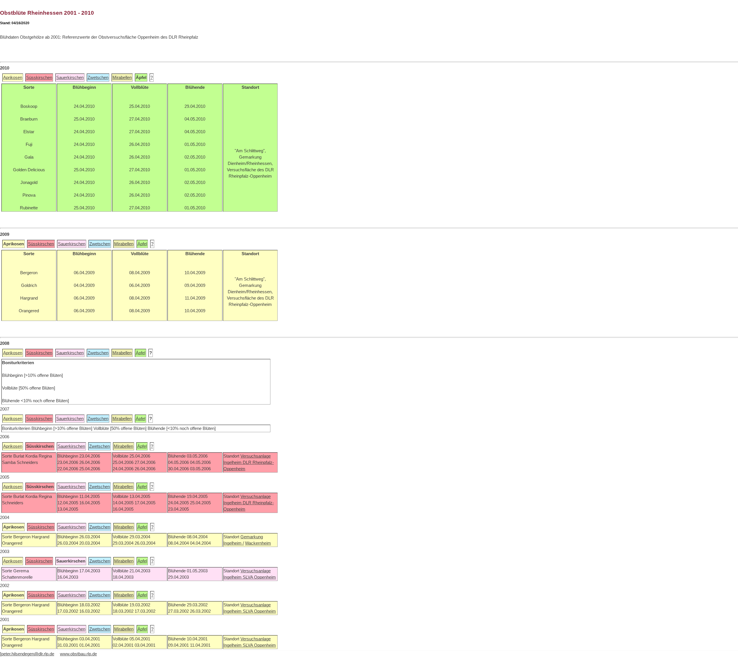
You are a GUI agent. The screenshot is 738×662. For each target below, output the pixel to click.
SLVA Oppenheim (259, 577)
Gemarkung (251, 537)
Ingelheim (233, 462)
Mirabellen (122, 77)
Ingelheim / (233, 543)
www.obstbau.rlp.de (78, 654)
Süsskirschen (39, 77)
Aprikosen (12, 77)
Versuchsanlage (255, 456)
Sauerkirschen (70, 77)
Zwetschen (98, 77)
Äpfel (142, 244)
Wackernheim (258, 543)
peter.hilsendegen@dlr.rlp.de (27, 654)
